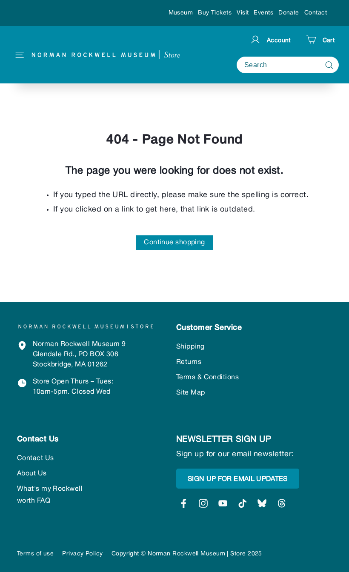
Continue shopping (174, 243)
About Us (32, 474)
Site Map (190, 393)
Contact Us (35, 458)
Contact (315, 13)
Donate (288, 13)
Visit (243, 13)
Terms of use (35, 554)
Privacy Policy (82, 554)
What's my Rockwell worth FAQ (50, 495)
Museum (181, 13)
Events (263, 13)
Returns (188, 362)
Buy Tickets (215, 13)
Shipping (190, 347)
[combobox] (288, 65)
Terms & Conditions (207, 377)
